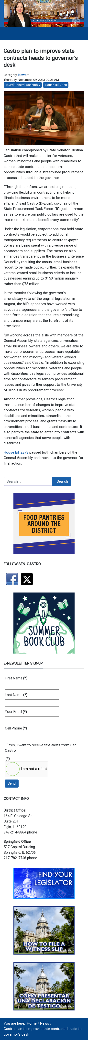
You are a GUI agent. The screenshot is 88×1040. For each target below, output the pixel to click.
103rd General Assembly (23, 85)
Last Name (16, 695)
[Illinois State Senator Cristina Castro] (44, 13)
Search (62, 481)
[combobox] (28, 481)
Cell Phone (16, 728)
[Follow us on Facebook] (12, 579)
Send (12, 783)
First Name (16, 678)
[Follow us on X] (28, 579)
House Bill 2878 (56, 85)
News (22, 75)
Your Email (16, 711)
